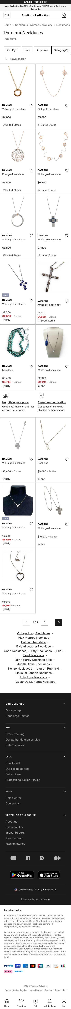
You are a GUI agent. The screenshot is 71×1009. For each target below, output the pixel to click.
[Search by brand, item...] (7, 15)
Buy (8, 727)
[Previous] (26, 622)
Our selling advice (17, 769)
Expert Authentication (52, 402)
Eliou (59, 651)
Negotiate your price (15, 402)
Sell (9, 756)
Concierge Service (17, 716)
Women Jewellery (40, 25)
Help (9, 791)
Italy (65, 990)
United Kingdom (20, 990)
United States (36, 990)
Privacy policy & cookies (34, 899)
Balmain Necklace (33, 642)
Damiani (20, 25)
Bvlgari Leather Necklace (33, 646)
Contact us (13, 803)
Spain (57, 990)
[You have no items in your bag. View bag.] (64, 15)
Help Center (13, 798)
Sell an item (13, 774)
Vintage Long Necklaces (33, 633)
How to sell (13, 763)
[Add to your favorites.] (31, 105)
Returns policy (15, 745)
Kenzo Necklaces (20, 668)
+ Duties (16, 316)
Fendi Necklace (33, 655)
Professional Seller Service (23, 780)
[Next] (44, 622)
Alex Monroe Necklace (33, 638)
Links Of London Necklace (33, 673)
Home (7, 25)
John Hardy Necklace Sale (33, 660)
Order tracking (15, 734)
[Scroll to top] (58, 622)
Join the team (14, 838)
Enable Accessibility (35, 2)
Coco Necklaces (15, 651)
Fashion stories (15, 844)
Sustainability (14, 827)
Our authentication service (23, 739)
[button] (64, 15)
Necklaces (63, 25)
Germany (48, 990)
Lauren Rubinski (48, 668)
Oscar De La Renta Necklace (35, 682)
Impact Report (15, 832)
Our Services (15, 704)
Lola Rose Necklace (33, 677)
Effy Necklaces (41, 651)
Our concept (14, 710)
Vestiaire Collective (21, 815)
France (7, 990)
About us (11, 821)
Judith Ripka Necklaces (33, 664)
